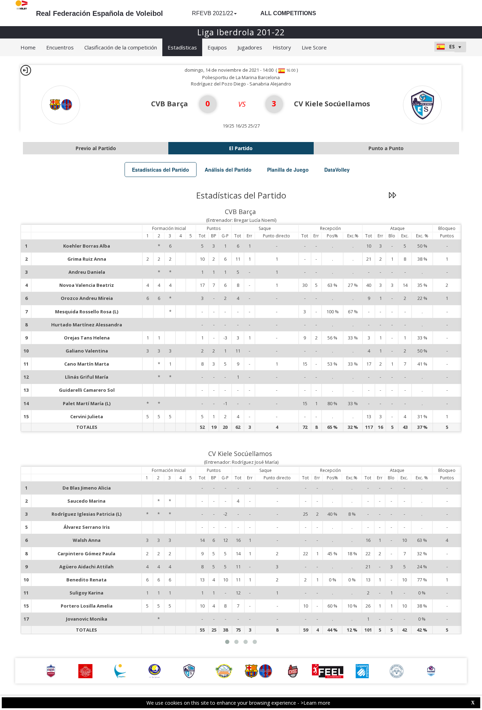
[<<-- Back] (25, 70)
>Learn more (315, 702)
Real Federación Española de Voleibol (99, 13)
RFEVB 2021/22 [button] (212, 13)
